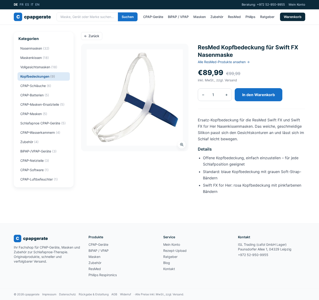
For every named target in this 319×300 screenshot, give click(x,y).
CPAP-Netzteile (34, 161)
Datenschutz (67, 294)
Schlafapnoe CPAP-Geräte (43, 123)
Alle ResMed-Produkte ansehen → (224, 62)
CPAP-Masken (33, 114)
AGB (114, 294)
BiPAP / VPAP (178, 17)
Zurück (91, 36)
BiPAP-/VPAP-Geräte (38, 151)
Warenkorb (292, 17)
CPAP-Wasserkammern (40, 132)
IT (32, 4)
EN (37, 4)
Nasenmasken (34, 48)
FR (21, 4)
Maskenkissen (34, 58)
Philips (250, 17)
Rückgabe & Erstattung (94, 294)
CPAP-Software (34, 170)
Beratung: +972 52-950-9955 (263, 4)
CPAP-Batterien (34, 95)
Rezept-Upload (175, 251)
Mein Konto (297, 4)
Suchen (128, 17)
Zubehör (216, 17)
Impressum (49, 294)
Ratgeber (267, 17)
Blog (166, 263)
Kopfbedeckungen (37, 76)
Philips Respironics (103, 275)
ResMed (234, 17)
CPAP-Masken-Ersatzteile (42, 104)
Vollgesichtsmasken (38, 67)
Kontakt (169, 269)
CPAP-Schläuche (35, 86)
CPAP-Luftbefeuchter (39, 179)
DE (16, 4)
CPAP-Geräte (153, 17)
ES (27, 4)
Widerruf (125, 294)
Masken (199, 17)
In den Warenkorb (258, 94)
